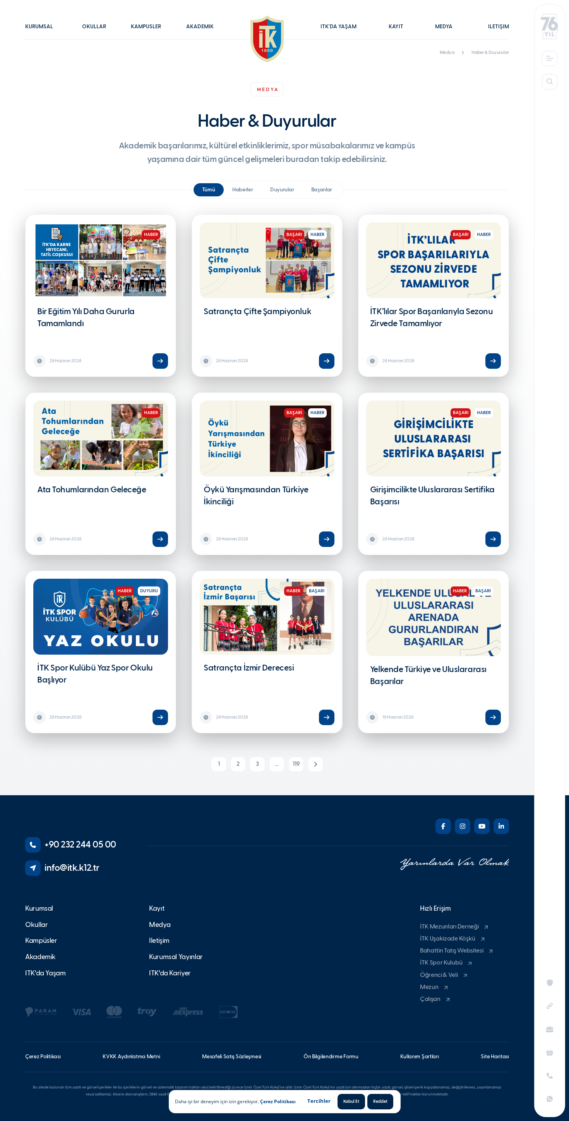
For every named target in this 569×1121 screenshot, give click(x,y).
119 (296, 764)
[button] (43, 32)
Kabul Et (351, 1101)
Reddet (380, 1101)
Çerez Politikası (278, 1101)
